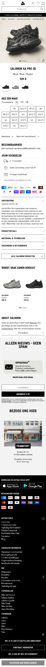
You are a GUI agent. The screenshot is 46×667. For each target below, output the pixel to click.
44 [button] (31, 120)
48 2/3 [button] (6, 131)
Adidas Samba (7, 597)
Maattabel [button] (6, 136)
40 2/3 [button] (32, 114)
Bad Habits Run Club (10, 533)
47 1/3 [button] (31, 125)
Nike (3, 626)
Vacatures (5, 536)
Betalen (4, 577)
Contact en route (8, 524)
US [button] (22, 102)
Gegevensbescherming (11, 560)
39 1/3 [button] (14, 114)
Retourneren (6, 583)
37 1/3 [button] (31, 108)
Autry (3, 623)
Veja (3, 631)
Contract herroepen (23, 647)
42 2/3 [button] (14, 120)
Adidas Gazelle (8, 600)
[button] (43, 60)
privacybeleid (6, 401)
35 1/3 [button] (5, 108)
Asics (3, 620)
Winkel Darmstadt (9, 530)
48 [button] (40, 125)
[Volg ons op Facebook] (43, 577)
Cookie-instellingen (10, 557)
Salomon (16, 68)
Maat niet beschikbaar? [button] (26, 136)
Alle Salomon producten (23, 256)
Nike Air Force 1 (8, 594)
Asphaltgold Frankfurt (11, 527)
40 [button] (23, 114)
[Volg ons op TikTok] (43, 547)
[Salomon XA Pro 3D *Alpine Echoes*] (25, 87)
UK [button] (27, 102)
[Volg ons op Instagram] (43, 518)
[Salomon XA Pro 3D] (6, 87)
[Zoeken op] (41, 9)
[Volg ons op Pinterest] (43, 634)
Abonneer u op (23, 394)
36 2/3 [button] (23, 108)
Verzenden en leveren (10, 580)
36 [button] (14, 108)
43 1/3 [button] (23, 120)
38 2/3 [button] (6, 114)
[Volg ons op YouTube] (43, 606)
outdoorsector (7, 328)
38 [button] (40, 108)
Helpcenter (6, 571)
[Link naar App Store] (10, 485)
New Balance (7, 628)
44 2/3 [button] (40, 120)
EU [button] (17, 102)
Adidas (4, 617)
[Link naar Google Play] (33, 485)
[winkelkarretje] (43, 3)
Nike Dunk (5, 603)
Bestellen (5, 574)
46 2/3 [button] (23, 125)
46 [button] (14, 125)
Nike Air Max (6, 606)
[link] (23, 3)
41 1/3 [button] (40, 114)
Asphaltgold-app (8, 586)
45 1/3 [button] (5, 125)
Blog (3, 538)
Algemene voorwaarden (11, 551)
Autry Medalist (7, 608)
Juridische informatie (10, 563)
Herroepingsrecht (9, 554)
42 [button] (5, 120)
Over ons (5, 521)
